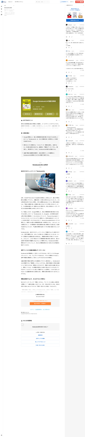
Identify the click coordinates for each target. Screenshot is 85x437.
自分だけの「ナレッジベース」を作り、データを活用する (9, 10)
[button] (75, 31)
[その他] (57, 114)
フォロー (72, 40)
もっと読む (82, 34)
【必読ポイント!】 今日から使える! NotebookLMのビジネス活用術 (9, 14)
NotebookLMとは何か (8, 7)
